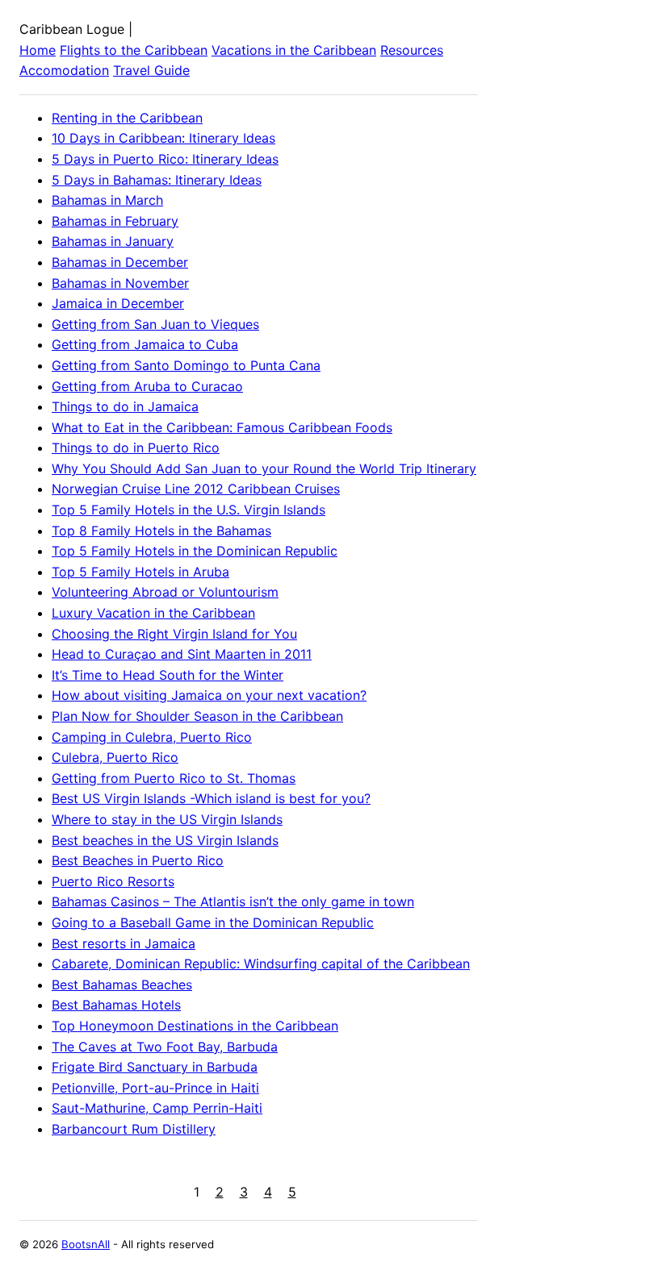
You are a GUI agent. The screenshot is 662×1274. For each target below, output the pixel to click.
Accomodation (64, 70)
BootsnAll (85, 1244)
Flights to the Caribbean (133, 50)
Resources (411, 50)
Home (37, 50)
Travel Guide (151, 70)
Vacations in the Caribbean (294, 50)
